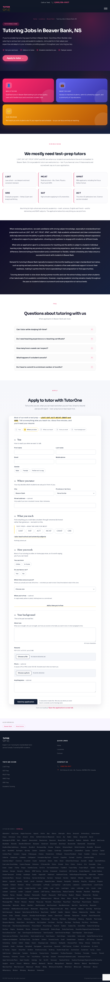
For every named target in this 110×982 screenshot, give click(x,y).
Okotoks (92, 912)
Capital (102, 850)
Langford (13, 888)
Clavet (80, 854)
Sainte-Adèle (71, 936)
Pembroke (36, 919)
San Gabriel (36, 939)
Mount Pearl (67, 902)
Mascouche (52, 895)
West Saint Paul (7, 967)
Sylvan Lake (16, 953)
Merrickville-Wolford (9, 898)
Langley (20, 888)
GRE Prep (6, 782)
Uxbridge (34, 960)
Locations (42, 19)
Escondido (92, 864)
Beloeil (93, 840)
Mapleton (5, 895)
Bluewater (36, 844)
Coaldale (87, 854)
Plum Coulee (98, 919)
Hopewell (88, 878)
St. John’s (95, 946)
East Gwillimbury (100, 861)
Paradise (84, 915)
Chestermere (50, 854)
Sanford (44, 939)
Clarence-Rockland (70, 854)
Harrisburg (26, 878)
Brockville (90, 847)
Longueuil (28, 891)
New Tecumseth (52, 905)
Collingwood (32, 857)
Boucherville (72, 844)
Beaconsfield (33, 840)
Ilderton (5, 881)
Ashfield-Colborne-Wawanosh (45, 837)
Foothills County (33, 867)
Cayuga (24, 854)
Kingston (100, 881)
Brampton (24, 847)
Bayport (24, 840)
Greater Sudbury (97, 871)
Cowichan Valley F (8, 861)
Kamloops (40, 881)
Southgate (20, 946)
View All (19, 829)
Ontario (5, 915)
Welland (84, 963)
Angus (5, 837)
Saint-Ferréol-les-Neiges (63, 932)
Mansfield (87, 891)
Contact (60, 753)
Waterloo (77, 963)
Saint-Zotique (61, 936)
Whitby (45, 967)
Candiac (87, 850)
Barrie (91, 837)
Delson (50, 861)
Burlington (19, 850)
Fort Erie (42, 867)
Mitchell (17, 902)
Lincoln (93, 888)
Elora (67, 864)
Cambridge (57, 850)
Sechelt (14, 943)
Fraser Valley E (84, 867)
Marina (12, 895)
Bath (18, 840)
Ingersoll (12, 881)
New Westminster (64, 905)
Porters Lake (7, 926)
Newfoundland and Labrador (20, 909)
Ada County (15, 833)
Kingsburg (92, 881)
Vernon (12, 963)
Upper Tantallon (25, 960)
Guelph (34, 874)
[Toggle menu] (105, 8)
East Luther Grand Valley (10, 864)
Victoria (19, 963)
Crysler (35, 861)
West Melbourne (94, 963)
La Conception (37, 885)
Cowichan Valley (89, 857)
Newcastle (93, 905)
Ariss (19, 837)
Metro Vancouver (22, 898)
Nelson (23, 905)
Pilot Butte (63, 919)
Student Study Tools (63, 950)
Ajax (48, 833)
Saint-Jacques (88, 932)
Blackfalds (6, 844)
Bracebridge (91, 844)
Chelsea (41, 854)
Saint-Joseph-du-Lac (37, 936)
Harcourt (18, 878)
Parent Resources (94, 915)
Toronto (22, 956)
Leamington (65, 888)
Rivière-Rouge (55, 929)
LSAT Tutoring (45, 891)
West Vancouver (19, 967)
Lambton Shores (87, 885)
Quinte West (81, 926)
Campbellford (79, 850)
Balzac (75, 837)
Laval (52, 888)
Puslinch (56, 926)
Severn (34, 943)
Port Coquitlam (41, 922)
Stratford (30, 950)
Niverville (73, 909)
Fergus (23, 867)
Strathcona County (41, 950)
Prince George (47, 926)
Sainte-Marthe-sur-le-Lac (95, 936)
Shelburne (53, 943)
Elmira (54, 864)
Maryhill (44, 895)
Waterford (69, 963)
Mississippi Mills (8, 902)
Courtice (79, 857)
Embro (73, 864)
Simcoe (87, 943)
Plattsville (89, 919)
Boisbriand (44, 844)
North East (97, 909)
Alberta (54, 833)
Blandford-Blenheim (25, 844)
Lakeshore (76, 885)
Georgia (12, 871)
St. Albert (76, 946)
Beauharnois (43, 840)
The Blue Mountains (66, 953)
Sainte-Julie (81, 936)
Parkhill (5, 919)
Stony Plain (22, 950)
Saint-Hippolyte (77, 932)
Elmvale (60, 864)
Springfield (28, 946)
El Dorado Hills (45, 864)
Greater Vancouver (8, 874)
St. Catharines (85, 946)
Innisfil (26, 881)
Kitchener (21, 885)
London (20, 891)
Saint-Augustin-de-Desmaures (32, 932)
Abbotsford (6, 833)
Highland (73, 878)
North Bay (89, 909)
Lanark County (98, 885)
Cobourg (94, 854)
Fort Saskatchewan (53, 867)
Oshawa (17, 915)
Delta (56, 861)
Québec (63, 926)
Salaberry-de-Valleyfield (10, 939)
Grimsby (19, 874)
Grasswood (53, 871)
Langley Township (30, 888)
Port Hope (68, 922)
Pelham (19, 919)
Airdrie (43, 833)
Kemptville (67, 881)
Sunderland (84, 950)
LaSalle (45, 888)
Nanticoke (16, 905)
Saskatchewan (71, 939)
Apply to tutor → (15, 58)
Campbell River (68, 850)
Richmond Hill (45, 929)
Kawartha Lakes (50, 881)
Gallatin (92, 867)
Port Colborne (31, 922)
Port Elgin (60, 922)
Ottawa (50, 915)
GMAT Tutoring (36, 871)
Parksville (12, 919)
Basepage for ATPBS (9, 840)
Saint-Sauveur (50, 936)
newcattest (6, 909)
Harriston (50, 878)
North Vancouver (8, 912)
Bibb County (100, 840)
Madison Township (68, 891)
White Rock (68, 967)
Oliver (99, 912)
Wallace (34, 963)
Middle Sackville (34, 898)
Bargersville (83, 837)
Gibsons (27, 871)
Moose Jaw (40, 902)
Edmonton (35, 864)
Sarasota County (54, 939)
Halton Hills (92, 874)
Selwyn (27, 943)
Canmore (95, 850)
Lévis (87, 888)
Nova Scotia (20, 726)
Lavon (58, 888)
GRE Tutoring (73, 871)
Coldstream (14, 857)
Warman (50, 963)
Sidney (81, 943)
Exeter (11, 867)
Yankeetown (40, 970)
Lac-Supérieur (56, 885)
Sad (19, 932)
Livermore (13, 891)
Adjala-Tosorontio (26, 833)
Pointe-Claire (21, 922)
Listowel (5, 891)
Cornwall (72, 857)
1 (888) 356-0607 (65, 766)
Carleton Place (7, 854)
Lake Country (67, 885)
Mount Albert (57, 902)
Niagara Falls (44, 909)
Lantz (39, 888)
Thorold (101, 953)
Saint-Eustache (48, 932)
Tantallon (25, 953)
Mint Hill (75, 898)
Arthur (32, 837)
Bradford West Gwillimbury (11, 847)
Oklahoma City (83, 912)
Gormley (45, 871)
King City (84, 881)
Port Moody (76, 922)
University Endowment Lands (67, 956)
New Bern (31, 905)
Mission (89, 898)
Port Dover (51, 922)
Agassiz (36, 833)
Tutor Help (45, 956)
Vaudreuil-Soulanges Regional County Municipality (87, 960)
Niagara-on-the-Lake (56, 909)
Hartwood (58, 878)
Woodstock (31, 970)
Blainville (14, 844)
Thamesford (55, 953)
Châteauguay (32, 854)
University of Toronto (84, 956)
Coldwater (23, 857)
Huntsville (96, 878)
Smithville (6, 946)
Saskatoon (81, 939)
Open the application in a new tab (61, 708)
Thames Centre (44, 953)
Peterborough (45, 919)
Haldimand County (62, 874)
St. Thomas (6, 950)
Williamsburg (7, 970)
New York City (84, 905)
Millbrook (56, 898)
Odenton (67, 912)
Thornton (94, 953)
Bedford (78, 840)
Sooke (13, 946)
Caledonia (42, 850)
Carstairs (17, 854)
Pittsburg (81, 919)
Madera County (56, 891)
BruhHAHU (11, 850)
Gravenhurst (63, 871)
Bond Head (62, 844)
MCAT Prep (6, 774)
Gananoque (100, 867)
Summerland (75, 950)
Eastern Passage (25, 864)
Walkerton (27, 963)
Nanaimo (96, 902)
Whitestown (87, 967)
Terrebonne (33, 953)
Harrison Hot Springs (38, 878)
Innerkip (19, 881)
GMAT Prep (6, 778)
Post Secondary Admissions (21, 926)
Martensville (36, 895)
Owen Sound (59, 915)
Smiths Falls (96, 943)
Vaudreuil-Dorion (64, 960)
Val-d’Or (46, 960)
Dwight (91, 861)
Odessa (74, 912)
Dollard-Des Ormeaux (72, 861)
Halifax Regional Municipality (78, 874)
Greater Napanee (84, 871)
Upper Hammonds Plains (10, 960)
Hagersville (42, 874)
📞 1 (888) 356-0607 (60, 2)
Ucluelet (53, 956)
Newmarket (34, 909)
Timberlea (15, 956)
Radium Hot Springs (93, 926)
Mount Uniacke (86, 902)
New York (75, 905)
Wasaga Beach (59, 963)
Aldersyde (61, 833)
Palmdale (67, 915)
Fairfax (17, 867)
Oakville (60, 912)
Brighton (58, 847)
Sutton (99, 950)
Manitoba (79, 891)
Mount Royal (76, 902)
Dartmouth (42, 861)
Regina (12, 929)
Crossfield (27, 861)
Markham (27, 895)
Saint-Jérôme (24, 936)
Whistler (38, 967)
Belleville (86, 840)
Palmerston (76, 915)
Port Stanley (94, 922)
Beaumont (52, 840)
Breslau (50, 847)
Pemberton (27, 919)
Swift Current (7, 953)
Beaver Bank (51, 19)
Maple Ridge (95, 891)
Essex (5, 867)
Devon (62, 861)
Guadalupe (27, 874)
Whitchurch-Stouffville (56, 967)
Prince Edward (36, 926)
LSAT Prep (6, 766)
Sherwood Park (72, 943)
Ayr (64, 837)
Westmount (29, 967)
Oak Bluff (53, 912)
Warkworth (42, 963)
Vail (40, 960)
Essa (99, 864)
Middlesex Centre (46, 898)
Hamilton (100, 874)
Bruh (4, 850)
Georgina (20, 871)
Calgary (50, 850)
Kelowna (59, 881)
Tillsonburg (6, 956)
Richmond (35, 929)
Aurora (59, 837)
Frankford (64, 867)
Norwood (18, 912)
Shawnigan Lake (43, 943)
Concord (56, 857)
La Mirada (47, 885)
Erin (85, 864)
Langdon (5, 888)
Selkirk (21, 943)
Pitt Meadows (72, 919)
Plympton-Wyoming (9, 922)
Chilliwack (59, 854)
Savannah (99, 939)
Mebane (78, 895)
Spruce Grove (48, 946)
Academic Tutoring (9, 786)
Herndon (66, 878)
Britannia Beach (68, 847)
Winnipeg (23, 970)
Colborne (5, 857)
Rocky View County (68, 929)
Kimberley (76, 881)
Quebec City (72, 926)
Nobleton (81, 909)
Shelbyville (62, 943)
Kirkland (13, 885)
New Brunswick (40, 905)
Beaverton (71, 840)
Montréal (31, 902)
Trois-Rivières (36, 956)
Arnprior (25, 837)
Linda (99, 888)
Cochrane (102, 854)
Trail (28, 956)
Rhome (28, 929)
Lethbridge (80, 888)
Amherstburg (85, 833)
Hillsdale (81, 878)
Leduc (73, 888)
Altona (69, 833)
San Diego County (24, 939)
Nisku (67, 909)
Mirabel (82, 898)
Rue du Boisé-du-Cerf (9, 932)
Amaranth (76, 833)
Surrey (92, 950)
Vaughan (5, 963)
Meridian (95, 895)
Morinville (48, 902)
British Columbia (80, 847)
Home (35, 19)
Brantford (32, 847)
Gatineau (5, 871)
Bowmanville (82, 844)
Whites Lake (78, 967)
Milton (69, 898)
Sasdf (63, 939)
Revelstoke (20, 929)
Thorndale (86, 953)
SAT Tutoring (91, 939)
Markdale (19, 895)
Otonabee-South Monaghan (38, 915)
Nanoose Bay (7, 905)
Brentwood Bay (41, 847)
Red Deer (5, 929)
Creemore (19, 861)
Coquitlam (64, 857)
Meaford (71, 895)
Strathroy (52, 950)
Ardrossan (12, 837)
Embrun (79, 864)
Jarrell (32, 881)
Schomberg (6, 943)
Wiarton (95, 967)
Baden (69, 837)
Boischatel (53, 844)
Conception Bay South (44, 857)
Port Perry (85, 922)
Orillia (11, 915)
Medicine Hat (87, 895)
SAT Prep (6, 770)
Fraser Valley (73, 867)
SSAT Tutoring (67, 946)
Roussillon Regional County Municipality (88, 929)
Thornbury (78, 953)
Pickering (55, 919)
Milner (63, 898)
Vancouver (54, 960)
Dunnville (84, 861)
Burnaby (27, 850)
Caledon (34, 850)
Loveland (36, 891)
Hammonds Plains (8, 878)
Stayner (14, 950)
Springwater (38, 946)
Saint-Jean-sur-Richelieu (10, 936)
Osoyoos (25, 915)
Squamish (57, 946)
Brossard (98, 847)
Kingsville (6, 885)
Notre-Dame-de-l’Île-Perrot (31, 912)
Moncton (24, 902)
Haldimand (51, 874)
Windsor (15, 970)
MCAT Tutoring (62, 895)
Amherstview (95, 833)
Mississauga (97, 898)
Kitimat (28, 885)
